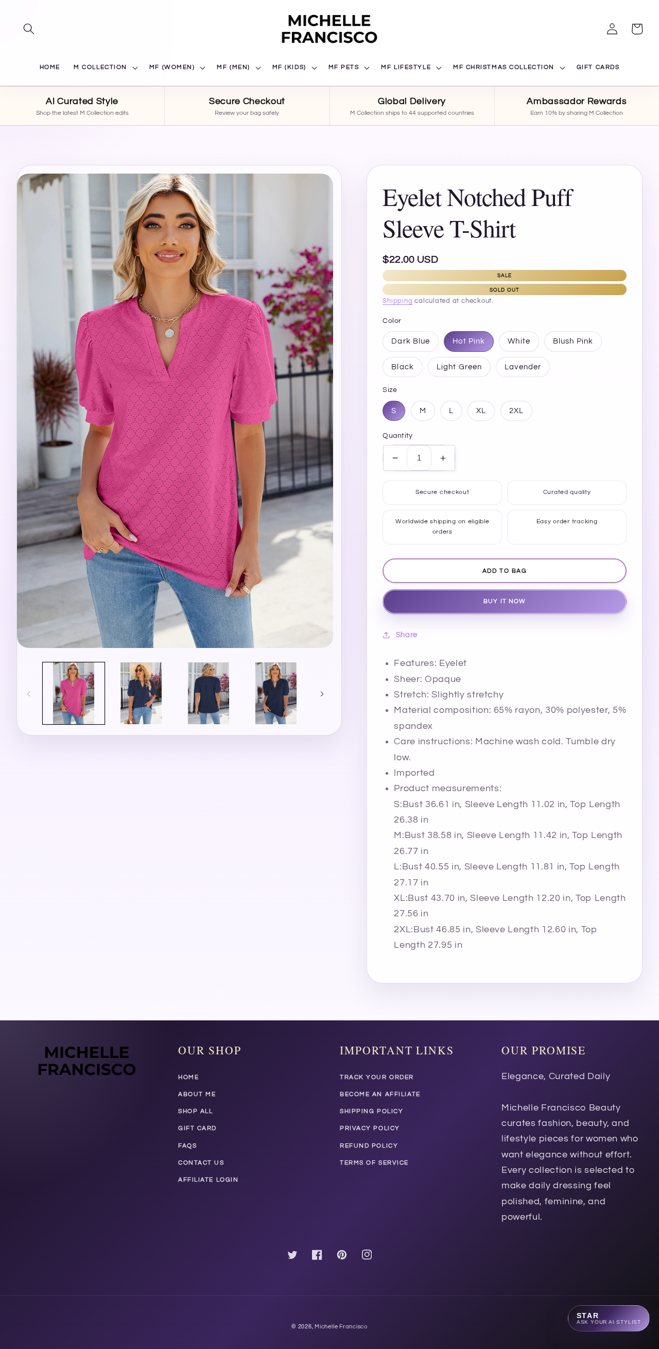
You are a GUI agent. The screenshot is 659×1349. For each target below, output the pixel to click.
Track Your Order (377, 1077)
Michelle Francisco (341, 1326)
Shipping (397, 301)
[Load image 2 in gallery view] (141, 693)
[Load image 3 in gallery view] (208, 693)
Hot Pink (469, 341)
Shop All (195, 1111)
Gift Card (197, 1128)
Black (402, 367)
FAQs (187, 1145)
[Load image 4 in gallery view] (276, 693)
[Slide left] (28, 693)
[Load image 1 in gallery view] (74, 693)
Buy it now (504, 601)
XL (481, 410)
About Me (197, 1094)
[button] (28, 28)
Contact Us (201, 1162)
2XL (516, 410)
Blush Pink (573, 341)
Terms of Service (374, 1162)
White (519, 341)
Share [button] (407, 634)
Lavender (523, 367)
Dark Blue (410, 341)
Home (188, 1077)
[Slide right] (321, 693)
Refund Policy (369, 1145)
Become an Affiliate (380, 1094)
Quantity (398, 435)
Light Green (459, 367)
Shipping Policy (371, 1111)
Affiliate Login (208, 1179)
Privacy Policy (370, 1128)
